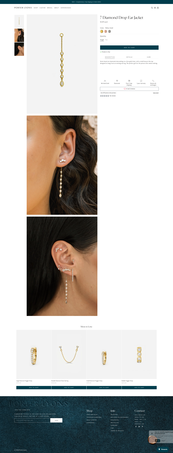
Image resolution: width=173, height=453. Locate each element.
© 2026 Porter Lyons (20, 450)
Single (102, 40)
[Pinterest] (142, 426)
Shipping (114, 414)
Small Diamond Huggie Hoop (94, 381)
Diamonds (90, 422)
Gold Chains (92, 420)
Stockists (114, 420)
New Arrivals (92, 414)
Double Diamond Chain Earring (59, 381)
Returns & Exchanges (119, 417)
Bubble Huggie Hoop (127, 381)
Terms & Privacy (117, 430)
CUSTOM (43, 7)
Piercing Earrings (94, 417)
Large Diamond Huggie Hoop (24, 381)
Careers (114, 425)
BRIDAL (49, 7)
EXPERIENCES (66, 7)
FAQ (112, 428)
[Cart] (158, 8)
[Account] (155, 8)
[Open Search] (152, 8)
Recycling (115, 422)
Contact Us (139, 424)
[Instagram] (139, 426)
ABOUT (56, 7)
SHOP (36, 7)
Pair (106, 40)
